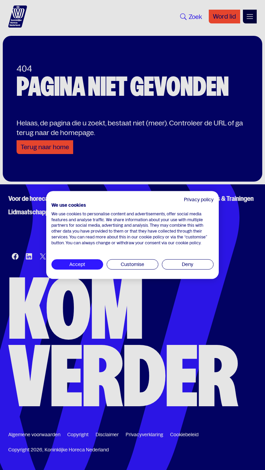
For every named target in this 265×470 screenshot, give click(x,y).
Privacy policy (199, 199)
